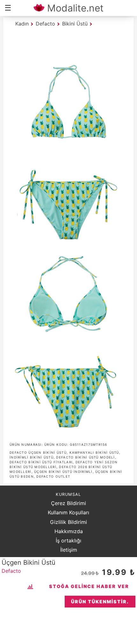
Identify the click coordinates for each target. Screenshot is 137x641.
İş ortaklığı (68, 540)
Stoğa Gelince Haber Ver (89, 586)
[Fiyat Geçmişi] (31, 586)
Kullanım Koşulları (68, 512)
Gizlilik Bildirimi (68, 522)
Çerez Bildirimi (68, 503)
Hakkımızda (68, 531)
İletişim (68, 550)
